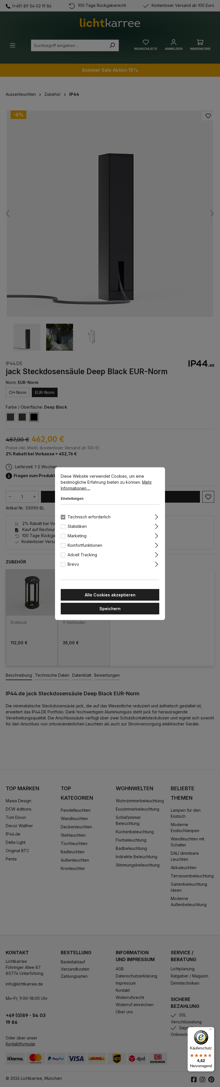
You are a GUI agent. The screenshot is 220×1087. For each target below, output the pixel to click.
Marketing (77, 535)
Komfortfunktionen (85, 544)
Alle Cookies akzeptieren (110, 594)
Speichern (110, 608)
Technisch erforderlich (89, 516)
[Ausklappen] (156, 515)
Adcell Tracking (82, 554)
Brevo (73, 563)
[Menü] (210, 1030)
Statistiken (77, 526)
